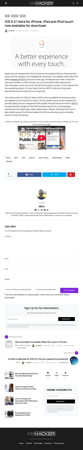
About (21, 443)
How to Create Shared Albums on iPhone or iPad (25, 387)
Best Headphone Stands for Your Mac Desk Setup (26, 374)
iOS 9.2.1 (32, 158)
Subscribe (66, 319)
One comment (63, 362)
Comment (8, 236)
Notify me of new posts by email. (46, 289)
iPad (7, 16)
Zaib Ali (42, 206)
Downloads (38, 443)
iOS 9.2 (74, 103)
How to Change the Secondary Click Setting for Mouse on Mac (26, 400)
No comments (22, 348)
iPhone (14, 16)
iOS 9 (23, 158)
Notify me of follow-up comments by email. (19, 289)
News (23, 16)
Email (7, 269)
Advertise (48, 443)
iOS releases (57, 158)
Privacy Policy (59, 443)
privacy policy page (44, 125)
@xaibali (69, 215)
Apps (16, 345)
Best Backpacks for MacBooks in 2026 (23, 414)
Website (7, 279)
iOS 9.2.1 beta (43, 158)
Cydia (18, 362)
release (9, 161)
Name (7, 259)
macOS (27, 345)
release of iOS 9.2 (19, 79)
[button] (6, 3)
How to (22, 345)
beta (16, 158)
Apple (8, 158)
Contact (29, 443)
